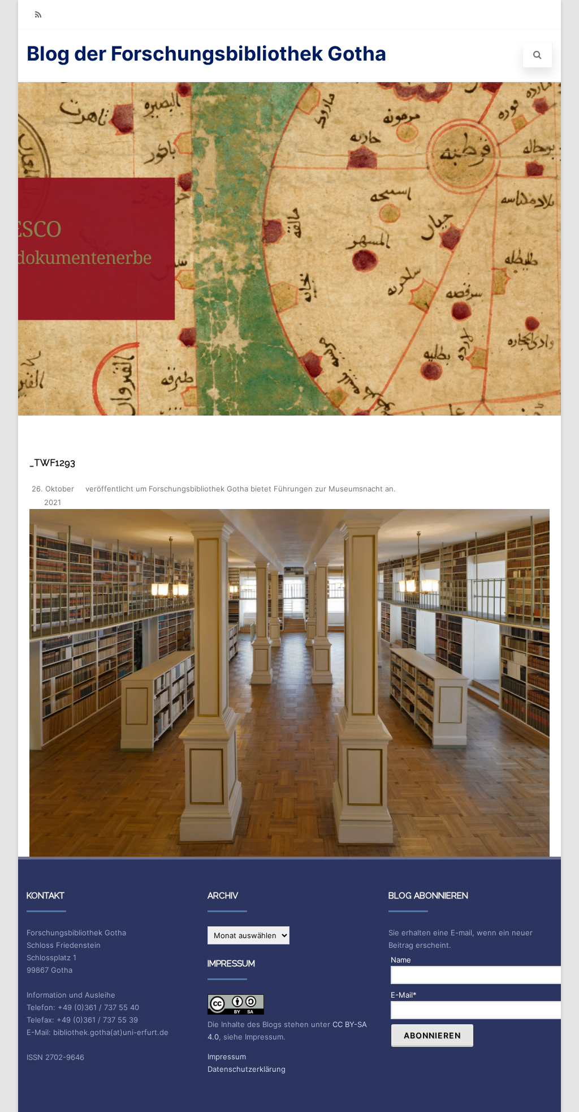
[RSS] (38, 14)
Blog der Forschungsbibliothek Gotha (206, 53)
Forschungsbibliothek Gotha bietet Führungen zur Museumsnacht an (271, 488)
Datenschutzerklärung (247, 1068)
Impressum (227, 1056)
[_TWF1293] (289, 683)
